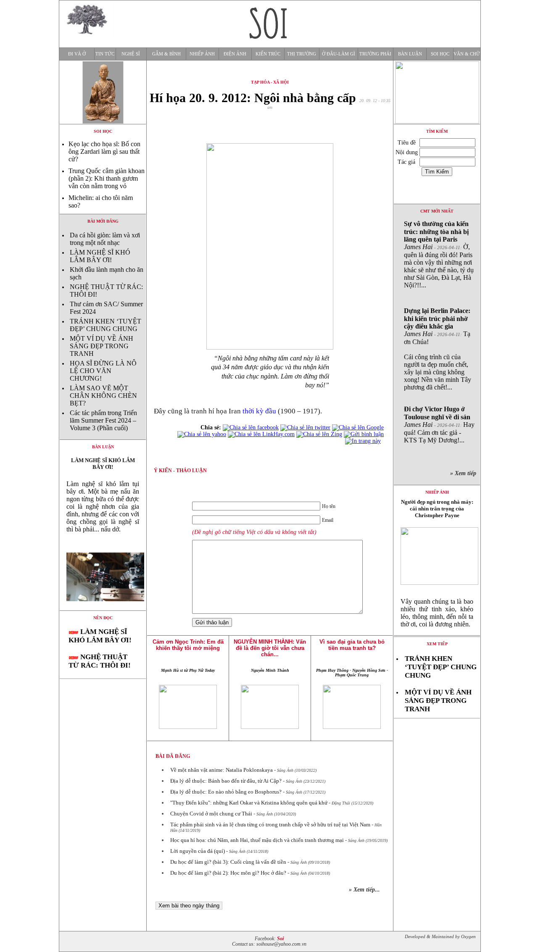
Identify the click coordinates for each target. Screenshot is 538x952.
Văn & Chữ (467, 54)
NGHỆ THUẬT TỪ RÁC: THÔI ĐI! (100, 661)
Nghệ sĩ (130, 54)
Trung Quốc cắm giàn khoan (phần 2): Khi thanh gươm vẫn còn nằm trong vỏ (107, 178)
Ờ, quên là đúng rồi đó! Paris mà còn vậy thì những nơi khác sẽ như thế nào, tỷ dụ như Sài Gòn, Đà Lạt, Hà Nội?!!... (439, 254)
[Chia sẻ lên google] (358, 427)
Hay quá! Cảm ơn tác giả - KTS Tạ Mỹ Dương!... (439, 424)
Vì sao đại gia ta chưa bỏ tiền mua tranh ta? (352, 645)
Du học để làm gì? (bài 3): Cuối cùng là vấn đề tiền (228, 862)
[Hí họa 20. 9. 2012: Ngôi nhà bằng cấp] (102, 608)
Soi (280, 938)
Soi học (440, 54)
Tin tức (104, 54)
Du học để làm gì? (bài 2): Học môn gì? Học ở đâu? (228, 873)
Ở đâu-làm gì (338, 54)
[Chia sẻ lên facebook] (251, 427)
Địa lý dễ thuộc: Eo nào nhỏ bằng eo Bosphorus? (226, 792)
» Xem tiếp (465, 473)
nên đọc (103, 617)
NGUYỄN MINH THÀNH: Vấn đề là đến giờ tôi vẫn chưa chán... (270, 648)
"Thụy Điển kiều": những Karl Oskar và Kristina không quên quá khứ (248, 802)
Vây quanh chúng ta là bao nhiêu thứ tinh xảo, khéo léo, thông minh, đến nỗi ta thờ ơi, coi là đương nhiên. (437, 613)
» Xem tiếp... (364, 889)
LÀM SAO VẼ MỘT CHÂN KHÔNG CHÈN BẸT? (103, 395)
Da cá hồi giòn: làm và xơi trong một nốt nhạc (105, 238)
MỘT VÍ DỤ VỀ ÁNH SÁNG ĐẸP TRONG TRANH (101, 346)
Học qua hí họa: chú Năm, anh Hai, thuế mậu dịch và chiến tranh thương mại (257, 840)
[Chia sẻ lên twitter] (305, 427)
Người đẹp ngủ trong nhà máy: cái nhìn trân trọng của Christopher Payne (437, 508)
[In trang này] (364, 441)
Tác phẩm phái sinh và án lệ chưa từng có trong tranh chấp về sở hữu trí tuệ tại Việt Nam (270, 824)
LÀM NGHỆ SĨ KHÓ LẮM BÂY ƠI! (100, 256)
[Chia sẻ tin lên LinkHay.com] (261, 434)
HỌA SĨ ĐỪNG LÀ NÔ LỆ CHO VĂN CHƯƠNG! (103, 371)
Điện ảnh (235, 54)
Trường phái (375, 54)
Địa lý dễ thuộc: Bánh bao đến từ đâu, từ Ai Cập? (226, 781)
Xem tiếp (437, 644)
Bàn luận (410, 54)
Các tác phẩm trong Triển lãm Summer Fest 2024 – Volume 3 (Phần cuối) (103, 420)
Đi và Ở (77, 54)
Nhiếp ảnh (202, 54)
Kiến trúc (268, 54)
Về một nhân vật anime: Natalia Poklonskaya (221, 770)
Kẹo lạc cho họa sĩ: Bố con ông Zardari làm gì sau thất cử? (104, 151)
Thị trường (301, 54)
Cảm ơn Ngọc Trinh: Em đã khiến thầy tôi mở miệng (188, 645)
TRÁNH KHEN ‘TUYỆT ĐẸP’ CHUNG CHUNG (105, 325)
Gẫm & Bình (166, 54)
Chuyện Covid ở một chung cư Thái (211, 813)
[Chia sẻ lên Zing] (319, 434)
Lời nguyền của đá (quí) (197, 851)
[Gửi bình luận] (364, 434)
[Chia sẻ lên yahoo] (201, 434)
